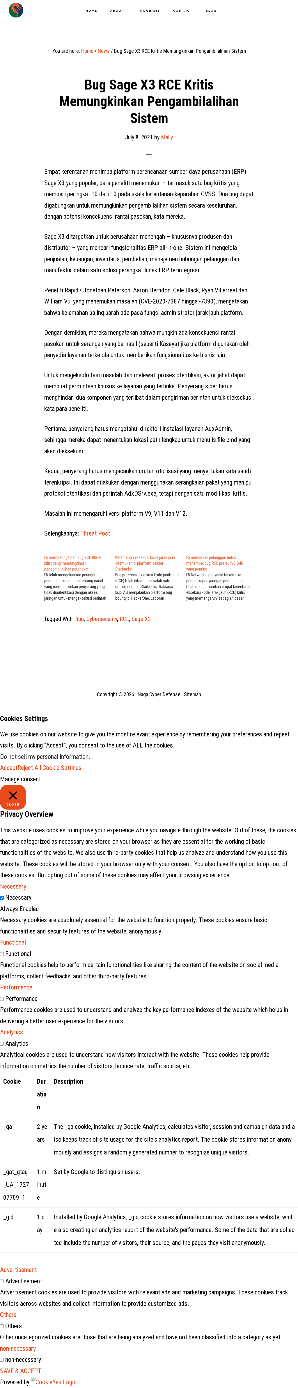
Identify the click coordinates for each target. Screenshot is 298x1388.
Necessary (18, 897)
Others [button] (8, 1314)
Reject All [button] (29, 767)
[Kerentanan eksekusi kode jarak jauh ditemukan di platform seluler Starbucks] (150, 578)
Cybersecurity (101, 618)
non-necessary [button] (18, 1348)
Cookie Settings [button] (61, 767)
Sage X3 (141, 618)
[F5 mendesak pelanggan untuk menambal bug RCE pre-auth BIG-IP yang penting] (221, 578)
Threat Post (95, 533)
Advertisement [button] (18, 1269)
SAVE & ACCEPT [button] (20, 1371)
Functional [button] (13, 942)
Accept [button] (8, 767)
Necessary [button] (13, 886)
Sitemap (192, 694)
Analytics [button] (11, 1032)
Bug (79, 618)
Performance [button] (16, 987)
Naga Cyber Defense (16, 10)
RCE (124, 618)
